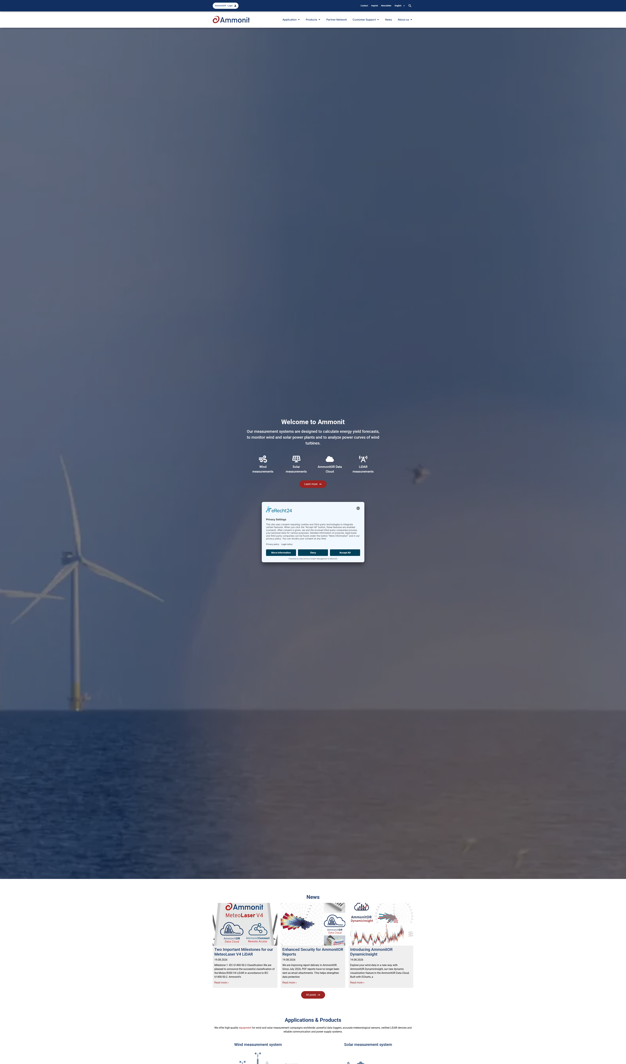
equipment (245, 1027)
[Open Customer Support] (378, 20)
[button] (410, 5)
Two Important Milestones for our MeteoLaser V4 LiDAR (243, 952)
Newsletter (386, 5)
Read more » (221, 982)
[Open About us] (411, 20)
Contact (364, 5)
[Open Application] (299, 20)
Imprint (374, 5)
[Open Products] (319, 20)
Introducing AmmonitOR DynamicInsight (371, 952)
